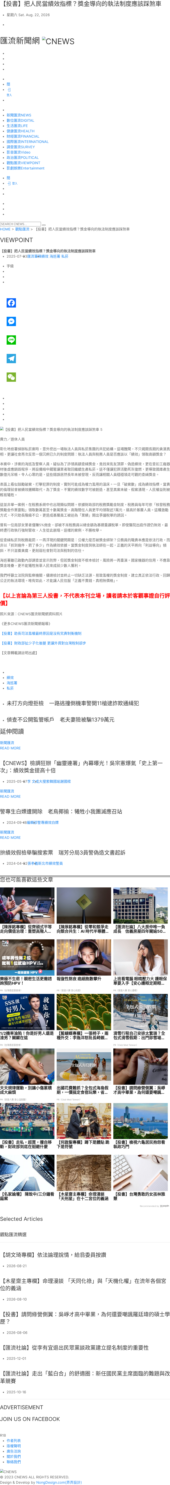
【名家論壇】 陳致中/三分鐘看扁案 (27, 1196)
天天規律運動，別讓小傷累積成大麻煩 (26, 1090)
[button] (44, 225)
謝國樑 (65, 781)
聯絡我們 (14, 1462)
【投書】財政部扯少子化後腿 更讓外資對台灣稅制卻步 (43, 643)
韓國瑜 (55, 781)
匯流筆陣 (34, 256)
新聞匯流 (7, 743)
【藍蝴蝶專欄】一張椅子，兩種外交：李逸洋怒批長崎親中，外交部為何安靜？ (82, 1035)
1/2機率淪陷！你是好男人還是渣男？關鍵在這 (27, 1035)
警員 (59, 863)
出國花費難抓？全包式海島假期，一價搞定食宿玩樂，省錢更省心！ (82, 1090)
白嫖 (55, 822)
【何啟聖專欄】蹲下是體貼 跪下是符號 (83, 1144)
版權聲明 (14, 1446)
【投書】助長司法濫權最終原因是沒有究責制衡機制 (40, 633)
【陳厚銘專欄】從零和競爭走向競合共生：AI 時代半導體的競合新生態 (83, 929)
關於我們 (14, 1456)
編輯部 (32, 822)
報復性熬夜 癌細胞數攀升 (79, 979)
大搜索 (44, 781)
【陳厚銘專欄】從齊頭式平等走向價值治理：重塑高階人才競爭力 (26, 929)
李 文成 (33, 781)
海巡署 (55, 256)
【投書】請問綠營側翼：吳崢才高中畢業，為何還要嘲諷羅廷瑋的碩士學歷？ (139, 1090)
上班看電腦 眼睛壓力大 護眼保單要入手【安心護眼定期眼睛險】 (140, 981)
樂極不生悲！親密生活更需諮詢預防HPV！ (26, 981)
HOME (5, 229)
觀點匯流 (22, 229)
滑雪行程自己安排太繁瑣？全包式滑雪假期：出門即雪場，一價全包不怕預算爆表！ (139, 1035)
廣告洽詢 (14, 1451)
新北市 (43, 863)
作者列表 (14, 1440)
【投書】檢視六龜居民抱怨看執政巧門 (139, 1144)
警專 (40, 822)
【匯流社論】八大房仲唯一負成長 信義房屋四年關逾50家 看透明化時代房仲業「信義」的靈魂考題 (139, 929)
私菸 (64, 256)
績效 (44, 256)
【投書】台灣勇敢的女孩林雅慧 (139, 1196)
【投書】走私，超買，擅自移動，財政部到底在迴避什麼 (26, 1144)
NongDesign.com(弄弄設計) (59, 1482)
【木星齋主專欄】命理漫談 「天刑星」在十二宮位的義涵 (82, 1196)
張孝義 (32, 863)
